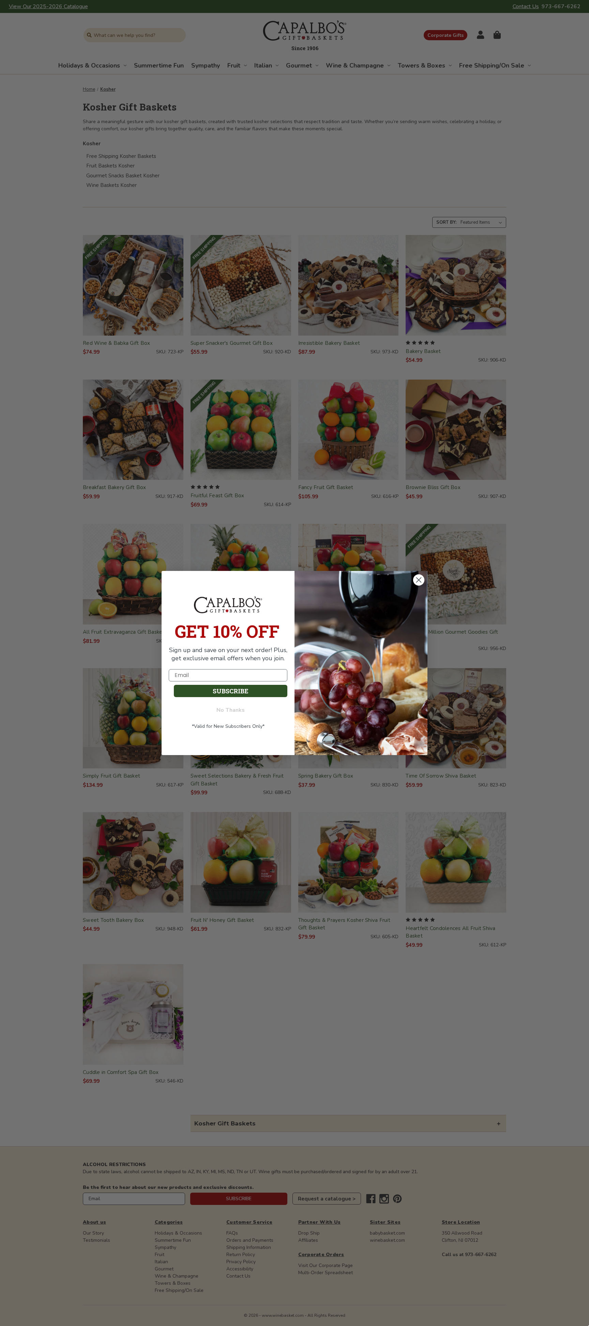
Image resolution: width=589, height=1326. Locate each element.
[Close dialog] (419, 580)
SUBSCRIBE (230, 691)
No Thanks (230, 710)
